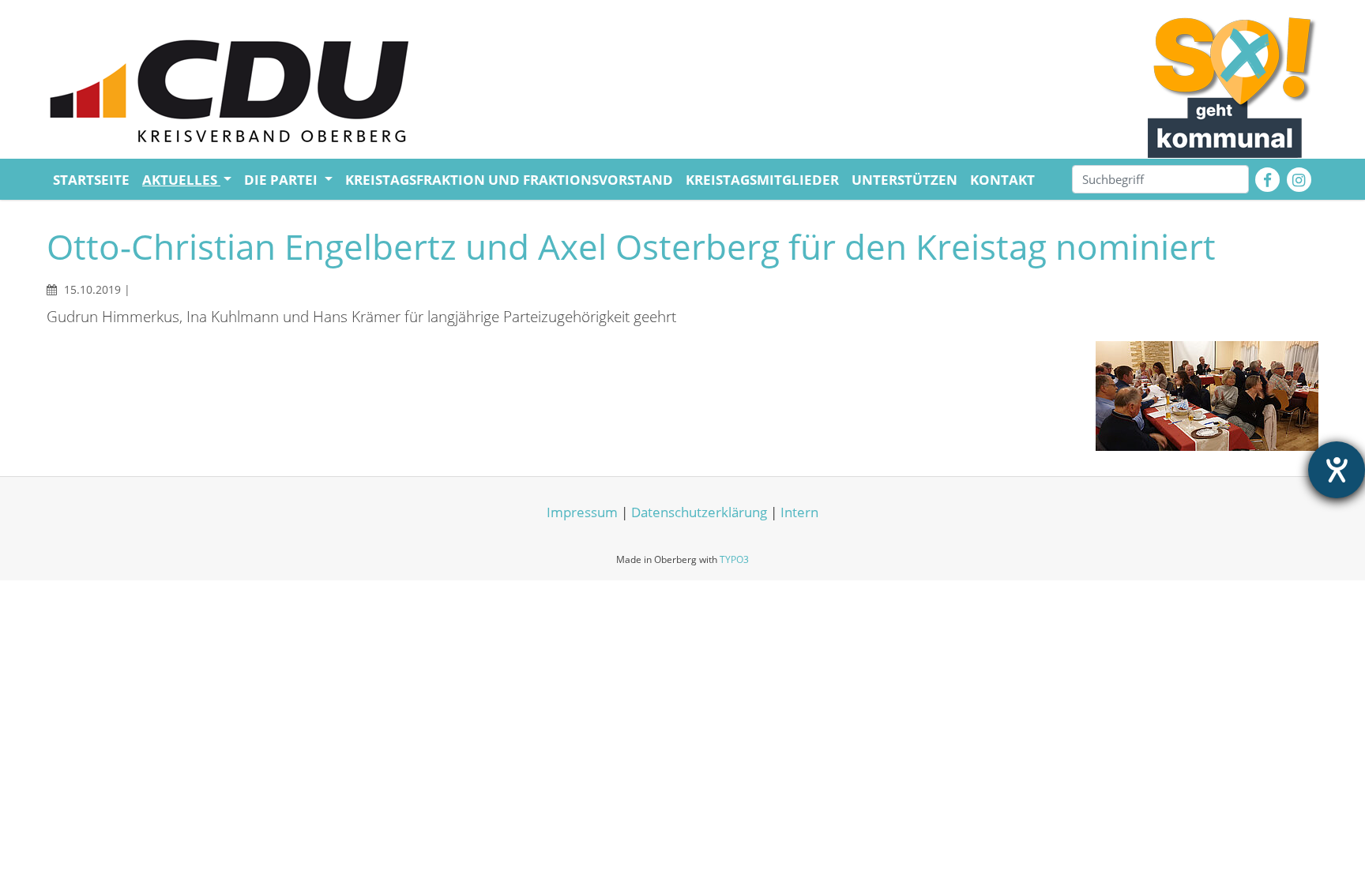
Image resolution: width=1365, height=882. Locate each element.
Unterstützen (904, 180)
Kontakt (1002, 180)
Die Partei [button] (282, 180)
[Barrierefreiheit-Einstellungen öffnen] (1336, 469)
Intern (799, 512)
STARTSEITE (91, 180)
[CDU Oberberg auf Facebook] (1267, 179)
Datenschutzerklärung (700, 512)
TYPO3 (734, 559)
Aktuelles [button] (181, 180)
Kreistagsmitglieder (762, 180)
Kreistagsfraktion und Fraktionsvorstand (509, 180)
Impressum (582, 512)
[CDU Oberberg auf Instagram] (1299, 179)
